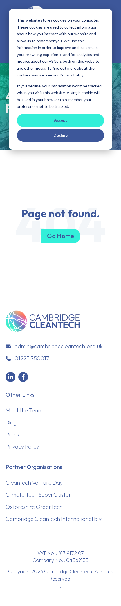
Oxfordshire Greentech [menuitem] (34, 506)
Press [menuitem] (12, 434)
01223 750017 (32, 358)
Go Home (60, 236)
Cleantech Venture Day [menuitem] (34, 482)
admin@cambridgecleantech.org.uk (59, 346)
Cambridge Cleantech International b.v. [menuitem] (54, 518)
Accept (60, 120)
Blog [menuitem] (11, 422)
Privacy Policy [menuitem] (22, 446)
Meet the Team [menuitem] (24, 410)
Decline (60, 135)
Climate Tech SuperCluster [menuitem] (38, 494)
